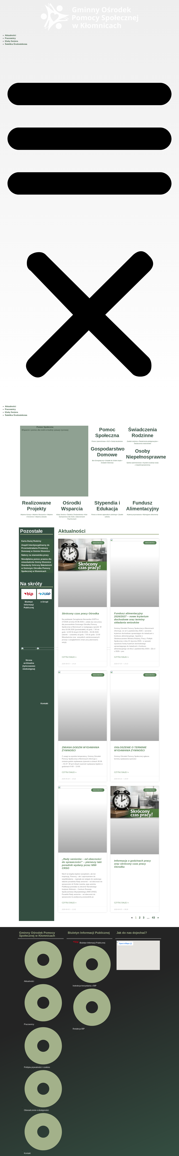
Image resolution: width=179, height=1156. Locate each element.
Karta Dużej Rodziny (31, 541)
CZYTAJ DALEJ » (69, 657)
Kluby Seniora (11, 41)
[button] (89, 225)
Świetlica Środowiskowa (16, 44)
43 (153, 917)
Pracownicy (10, 38)
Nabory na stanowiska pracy (35, 555)
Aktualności (10, 35)
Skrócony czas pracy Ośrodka (80, 613)
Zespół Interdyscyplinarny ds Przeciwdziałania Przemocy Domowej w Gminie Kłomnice (35, 548)
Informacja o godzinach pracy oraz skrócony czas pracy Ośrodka (132, 863)
